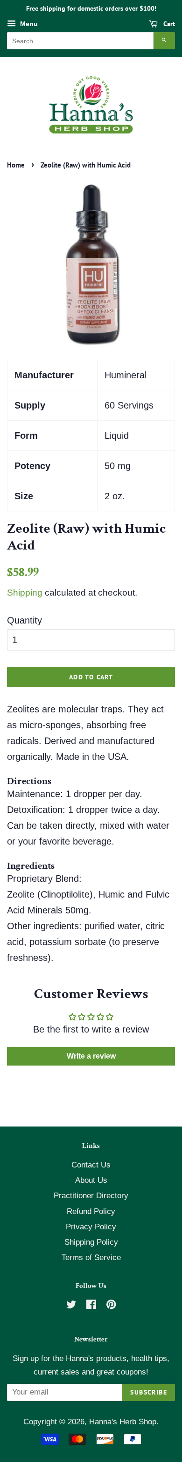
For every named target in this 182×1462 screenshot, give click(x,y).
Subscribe (148, 1392)
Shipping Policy (91, 1242)
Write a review (91, 1056)
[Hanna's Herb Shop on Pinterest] (111, 1305)
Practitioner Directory (91, 1195)
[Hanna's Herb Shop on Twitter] (71, 1305)
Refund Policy (91, 1211)
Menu (28, 23)
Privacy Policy (91, 1226)
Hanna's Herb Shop (122, 1421)
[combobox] (80, 40)
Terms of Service (91, 1257)
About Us (91, 1180)
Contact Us (91, 1164)
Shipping (24, 592)
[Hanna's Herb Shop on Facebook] (91, 1305)
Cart (168, 24)
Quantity (24, 620)
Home (16, 165)
